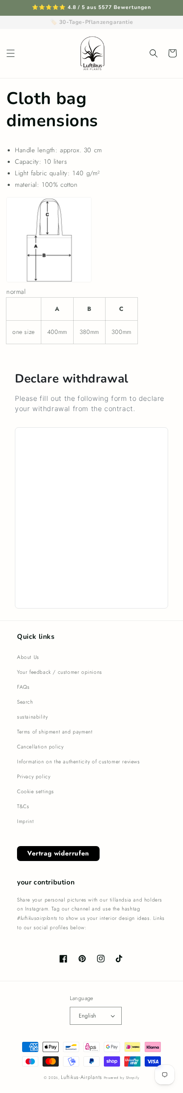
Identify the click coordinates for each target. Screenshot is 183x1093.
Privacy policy (33, 776)
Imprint (25, 821)
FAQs (23, 687)
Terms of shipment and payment (54, 732)
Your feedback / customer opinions (59, 672)
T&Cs (23, 806)
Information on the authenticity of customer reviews (78, 761)
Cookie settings (35, 791)
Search (25, 702)
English (88, 1016)
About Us (28, 657)
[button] (10, 53)
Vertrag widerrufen (58, 853)
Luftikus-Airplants (81, 1077)
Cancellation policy (40, 747)
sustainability (32, 717)
